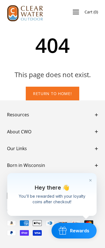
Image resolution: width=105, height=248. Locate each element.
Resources (18, 115)
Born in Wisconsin (26, 165)
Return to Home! (52, 93)
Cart (91, 12)
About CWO (19, 132)
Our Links (17, 148)
